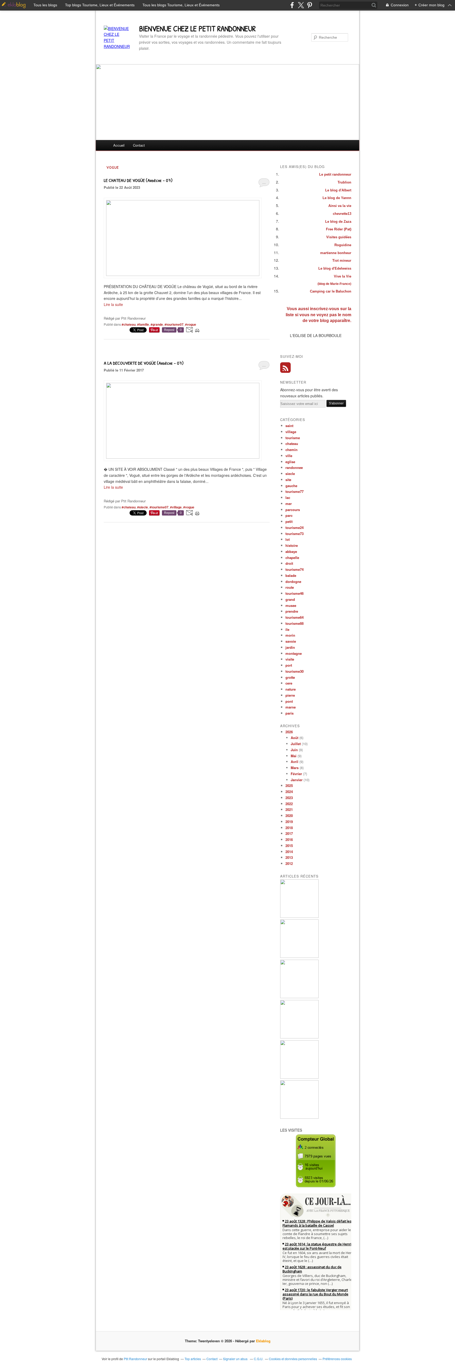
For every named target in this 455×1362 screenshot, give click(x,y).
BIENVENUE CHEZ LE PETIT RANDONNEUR (197, 28)
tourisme (292, 437)
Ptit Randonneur (135, 1358)
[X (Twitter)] (301, 5)
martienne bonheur (335, 253)
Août (294, 737)
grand (290, 599)
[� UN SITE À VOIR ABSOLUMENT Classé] (183, 457)
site (288, 479)
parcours (292, 509)
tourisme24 (294, 527)
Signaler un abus (235, 1358)
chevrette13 (342, 214)
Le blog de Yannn (337, 198)
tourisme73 (294, 533)
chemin (291, 449)
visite (289, 659)
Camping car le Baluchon (330, 291)
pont (289, 701)
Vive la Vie (342, 276)
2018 (289, 827)
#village (176, 507)
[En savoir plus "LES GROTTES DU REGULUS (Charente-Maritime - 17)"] (299, 956)
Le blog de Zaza (338, 222)
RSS (285, 367)
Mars (295, 767)
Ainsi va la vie (339, 206)
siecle (290, 473)
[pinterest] (309, 5)
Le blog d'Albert (338, 190)
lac (287, 497)
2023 (289, 797)
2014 (289, 851)
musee (290, 605)
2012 (289, 863)
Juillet (296, 743)
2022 (289, 803)
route (289, 587)
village (290, 431)
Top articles (193, 1358)
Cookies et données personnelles (293, 1358)
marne (290, 707)
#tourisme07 (174, 324)
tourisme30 (294, 671)
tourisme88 (294, 623)
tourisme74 (294, 569)
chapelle (292, 557)
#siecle (142, 507)
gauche (291, 485)
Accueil (119, 145)
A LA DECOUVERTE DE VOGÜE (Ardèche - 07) (144, 363)
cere (288, 683)
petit (289, 521)
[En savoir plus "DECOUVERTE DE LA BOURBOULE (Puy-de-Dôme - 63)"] (299, 916)
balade (290, 575)
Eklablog (263, 1340)
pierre (290, 695)
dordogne (293, 581)
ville (288, 455)
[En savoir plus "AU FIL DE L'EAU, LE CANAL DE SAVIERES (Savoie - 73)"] (299, 996)
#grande (157, 324)
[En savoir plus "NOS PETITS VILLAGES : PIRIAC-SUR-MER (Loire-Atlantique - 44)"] (299, 1077)
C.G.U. (258, 1358)
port (288, 665)
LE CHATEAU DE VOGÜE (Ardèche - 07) (138, 180)
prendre (291, 611)
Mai (293, 755)
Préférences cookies (337, 1358)
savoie (290, 641)
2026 (289, 731)
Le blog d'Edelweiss (334, 268)
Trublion (344, 182)
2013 (289, 857)
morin (290, 635)
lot (287, 539)
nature (290, 689)
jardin (290, 647)
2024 (289, 791)
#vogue (190, 324)
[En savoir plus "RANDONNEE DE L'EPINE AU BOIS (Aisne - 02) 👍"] (299, 1036)
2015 (289, 845)
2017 (289, 833)
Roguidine (342, 245)
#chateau (129, 324)
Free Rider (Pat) (338, 229)
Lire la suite (113, 304)
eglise (290, 461)
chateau (291, 443)
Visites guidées (338, 237)
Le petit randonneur (335, 174)
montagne (293, 653)
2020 (289, 815)
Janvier (297, 779)
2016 (289, 839)
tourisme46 (294, 593)
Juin (294, 749)
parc (289, 515)
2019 (289, 821)
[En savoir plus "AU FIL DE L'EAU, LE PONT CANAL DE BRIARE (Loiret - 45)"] (299, 1117)
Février (296, 773)
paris (289, 713)
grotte (290, 677)
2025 (289, 785)
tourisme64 (294, 617)
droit (289, 563)
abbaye (291, 551)
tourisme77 (294, 491)
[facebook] (292, 5)
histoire (291, 545)
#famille (143, 324)
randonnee (294, 467)
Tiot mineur (341, 261)
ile (287, 629)
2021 (289, 809)
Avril (294, 761)
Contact (139, 145)
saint (289, 425)
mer (288, 503)
